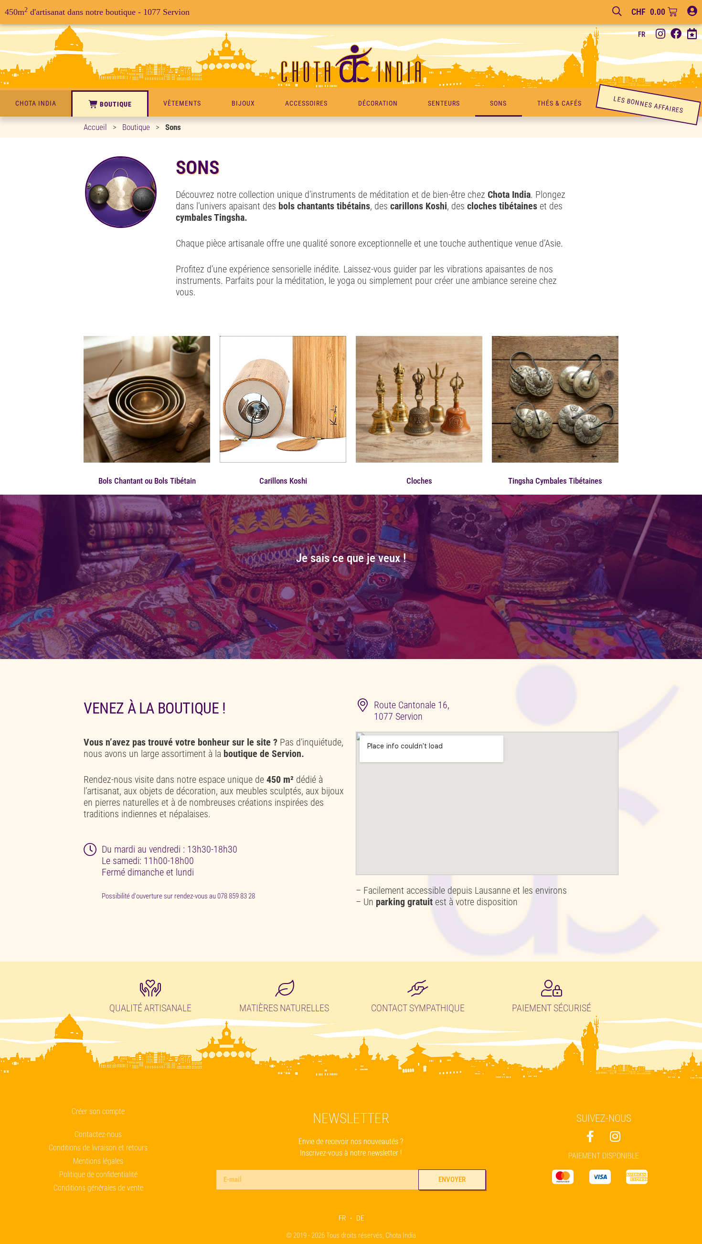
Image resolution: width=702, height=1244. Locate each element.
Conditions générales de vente (98, 1187)
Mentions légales (98, 1161)
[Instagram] (660, 34)
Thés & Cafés (559, 103)
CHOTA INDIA (35, 103)
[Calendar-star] (691, 34)
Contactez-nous (98, 1134)
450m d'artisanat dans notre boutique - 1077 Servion (97, 12)
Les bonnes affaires (648, 104)
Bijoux (243, 103)
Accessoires (306, 103)
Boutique (116, 104)
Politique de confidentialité (98, 1174)
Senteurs (444, 103)
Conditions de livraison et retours (98, 1147)
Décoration (378, 103)
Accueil (95, 127)
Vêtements (182, 103)
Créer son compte (98, 1111)
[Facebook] (675, 34)
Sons (498, 103)
